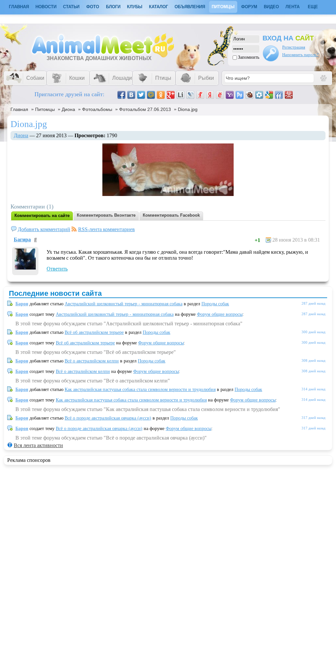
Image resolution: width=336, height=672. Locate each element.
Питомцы (223, 6)
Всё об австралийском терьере (94, 332)
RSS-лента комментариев (106, 229)
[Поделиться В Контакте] (131, 95)
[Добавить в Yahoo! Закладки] (230, 95)
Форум (249, 6)
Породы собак (215, 303)
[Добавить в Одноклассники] (161, 95)
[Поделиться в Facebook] (121, 95)
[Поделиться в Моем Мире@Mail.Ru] (151, 95)
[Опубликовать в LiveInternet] (180, 95)
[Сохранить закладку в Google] (269, 95)
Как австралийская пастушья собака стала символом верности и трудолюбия (140, 389)
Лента (292, 6)
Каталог (158, 6)
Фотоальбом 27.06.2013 (145, 109)
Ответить (57, 268)
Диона (68, 109)
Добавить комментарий (44, 229)
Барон (21, 303)
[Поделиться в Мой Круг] (259, 95)
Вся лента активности (38, 445)
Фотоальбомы (97, 109)
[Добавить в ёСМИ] (220, 95)
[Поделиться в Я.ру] (200, 95)
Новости (45, 6)
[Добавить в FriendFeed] (279, 95)
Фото (92, 6)
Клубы (134, 6)
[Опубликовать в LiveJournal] (190, 95)
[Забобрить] (249, 95)
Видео (271, 6)
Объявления (190, 6)
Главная (19, 109)
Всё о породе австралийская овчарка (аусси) (108, 418)
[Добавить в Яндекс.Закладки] (210, 95)
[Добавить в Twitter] (141, 95)
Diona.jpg (188, 109)
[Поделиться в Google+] (171, 95)
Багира (22, 239)
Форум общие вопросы (219, 314)
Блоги (113, 6)
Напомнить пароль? (300, 54)
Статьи (71, 6)
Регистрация (293, 47)
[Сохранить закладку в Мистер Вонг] (289, 95)
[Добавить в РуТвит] (239, 95)
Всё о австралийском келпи (92, 360)
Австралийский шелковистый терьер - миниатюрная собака (123, 303)
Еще (313, 6)
